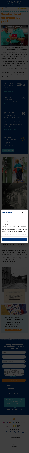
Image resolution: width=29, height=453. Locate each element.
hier (9, 232)
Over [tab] (24, 216)
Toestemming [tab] (5, 216)
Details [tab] (14, 216)
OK (14, 239)
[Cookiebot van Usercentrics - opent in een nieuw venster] (21, 212)
